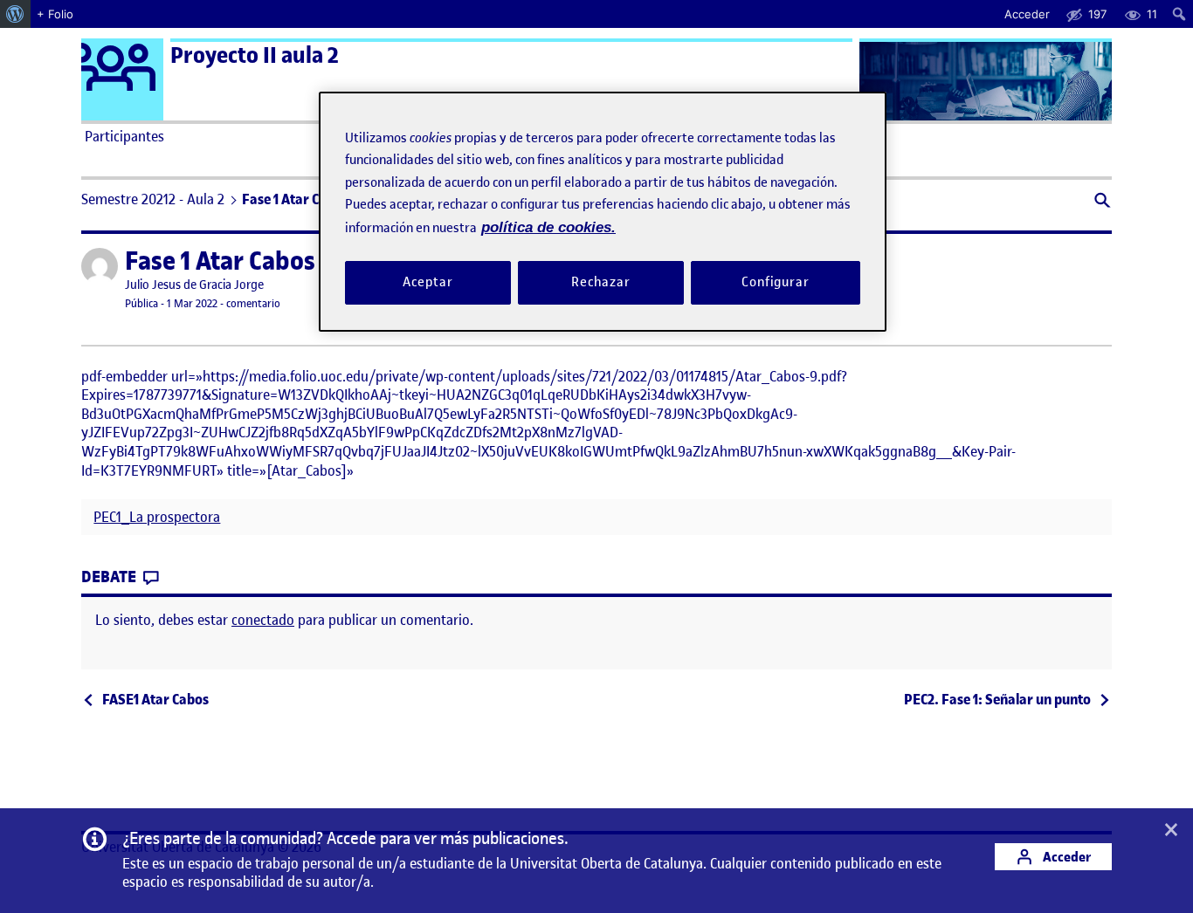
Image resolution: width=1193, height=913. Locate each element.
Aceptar (427, 282)
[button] (1101, 202)
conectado (262, 619)
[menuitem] (15, 14)
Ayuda (795, 136)
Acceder (1065, 857)
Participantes (124, 136)
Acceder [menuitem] (1027, 14)
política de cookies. (548, 227)
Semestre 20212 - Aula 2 (152, 199)
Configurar (775, 282)
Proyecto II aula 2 (254, 55)
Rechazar (601, 282)
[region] (602, 212)
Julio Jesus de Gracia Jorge (194, 285)
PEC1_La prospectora (156, 517)
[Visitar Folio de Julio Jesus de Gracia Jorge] (99, 266)
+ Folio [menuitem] (55, 14)
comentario (253, 303)
